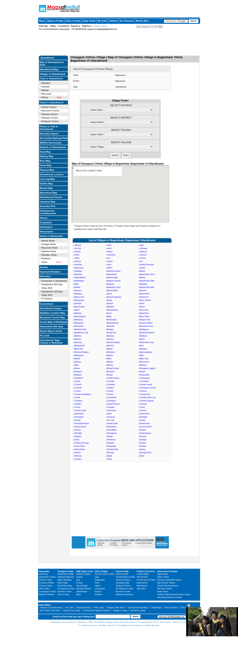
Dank (109, 414)
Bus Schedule (171, 607)
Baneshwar (145, 294)
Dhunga (110, 452)
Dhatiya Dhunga (81, 443)
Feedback (86, 625)
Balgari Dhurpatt (147, 287)
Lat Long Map (47, 179)
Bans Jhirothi (145, 300)
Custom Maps (143, 574)
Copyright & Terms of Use (148, 622)
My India (102, 20)
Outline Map (46, 183)
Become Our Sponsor (128, 622)
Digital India (162, 574)
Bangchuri (144, 297)
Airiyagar (143, 248)
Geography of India (47, 577)
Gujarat (79, 577)
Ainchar (77, 248)
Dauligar (143, 417)
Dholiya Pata (112, 449)
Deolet (142, 420)
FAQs (90, 622)
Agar (142, 245)
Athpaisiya (79, 268)
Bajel (76, 284)
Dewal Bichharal (81, 423)
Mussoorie (46, 94)
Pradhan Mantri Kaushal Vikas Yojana (174, 594)
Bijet (141, 355)
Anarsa (143, 258)
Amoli (76, 255)
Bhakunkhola (113, 323)
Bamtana (78, 294)
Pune (97, 583)
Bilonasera (144, 362)
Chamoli (110, 381)
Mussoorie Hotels (49, 248)
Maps (42, 20)
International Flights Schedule (97, 610)
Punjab (79, 583)
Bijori (109, 358)
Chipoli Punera (113, 404)
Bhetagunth (79, 345)
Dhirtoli (143, 446)
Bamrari (143, 290)
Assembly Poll (47, 206)
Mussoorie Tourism (50, 110)
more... (60, 97)
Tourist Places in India (125, 577)
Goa (78, 580)
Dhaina (77, 430)
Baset (76, 310)
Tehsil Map (45, 165)
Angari (110, 261)
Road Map (45, 151)
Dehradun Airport (49, 133)
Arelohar (78, 264)
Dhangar (78, 433)
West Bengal (81, 586)
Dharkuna (111, 440)
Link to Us (112, 625)
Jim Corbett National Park (54, 138)
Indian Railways (64, 580)
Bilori (76, 365)
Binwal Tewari (113, 368)
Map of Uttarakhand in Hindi (52, 63)
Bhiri (142, 345)
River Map (45, 161)
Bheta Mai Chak (147, 342)
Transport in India (65, 571)
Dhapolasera (145, 433)
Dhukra (77, 452)
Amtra (76, 258)
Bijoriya (77, 362)
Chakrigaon (145, 378)
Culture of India (45, 586)
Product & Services (146, 571)
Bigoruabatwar (146, 352)
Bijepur (110, 355)
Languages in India (47, 591)
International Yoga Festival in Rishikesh (51, 341)
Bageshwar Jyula (147, 274)
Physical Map (47, 170)
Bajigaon (143, 284)
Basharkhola (112, 310)
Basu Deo (144, 310)
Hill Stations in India (124, 589)
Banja (109, 300)
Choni (142, 407)
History (43, 218)
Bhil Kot (110, 345)
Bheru (142, 339)
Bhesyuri (78, 342)
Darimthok (78, 417)
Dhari (76, 440)
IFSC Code (99, 607)
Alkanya (143, 251)
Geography (46, 222)
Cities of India (73, 20)
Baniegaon (79, 300)
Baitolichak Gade (147, 281)
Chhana (143, 391)
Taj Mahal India (122, 583)
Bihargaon (79, 355)
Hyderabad (100, 580)
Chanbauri (144, 381)
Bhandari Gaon (146, 326)
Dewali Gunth (146, 427)
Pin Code (45, 335)
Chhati (77, 397)
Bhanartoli (78, 326)
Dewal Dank (112, 423)
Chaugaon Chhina (148, 388)
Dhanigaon (112, 433)
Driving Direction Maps (138, 607)
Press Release (123, 625)
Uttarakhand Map (49, 69)
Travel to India (122, 571)
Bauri (109, 313)
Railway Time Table (116, 607)
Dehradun (45, 83)
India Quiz (141, 589)
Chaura (110, 391)
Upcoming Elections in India (169, 597)
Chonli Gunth (80, 410)
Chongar (111, 407)
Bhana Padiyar (146, 323)
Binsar (77, 368)
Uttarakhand (63, 26)
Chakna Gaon (113, 378)
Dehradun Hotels (49, 255)
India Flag (43, 574)
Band (109, 294)
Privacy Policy (165, 622)
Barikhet (110, 307)
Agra (97, 577)
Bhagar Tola (145, 320)
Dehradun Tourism (49, 118)
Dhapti (110, 436)
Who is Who (44, 589)
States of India (55, 20)
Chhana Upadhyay (82, 394)
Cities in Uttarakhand (51, 78)
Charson (78, 388)
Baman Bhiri (112, 290)
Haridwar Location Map (52, 313)
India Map (43, 26)
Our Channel (127, 20)
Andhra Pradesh (83, 574)
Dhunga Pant (145, 452)
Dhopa (143, 449)
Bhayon (110, 339)
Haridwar (45, 86)
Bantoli (110, 303)
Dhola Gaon (79, 449)
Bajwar (77, 287)
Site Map (102, 625)
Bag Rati (78, 274)
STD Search (186, 607)
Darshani (111, 417)
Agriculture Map (48, 192)
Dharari (143, 436)
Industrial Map (47, 201)
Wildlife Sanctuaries (51, 142)
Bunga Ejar (144, 375)
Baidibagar (79, 281)
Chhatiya (78, 401)
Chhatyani (111, 401)
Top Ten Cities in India (104, 574)
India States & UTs (84, 571)
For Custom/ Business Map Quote (54, 29)
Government (46, 304)
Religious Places (123, 586)
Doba (109, 459)
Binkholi (143, 365)
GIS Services (142, 577)
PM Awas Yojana (164, 589)
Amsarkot (111, 255)
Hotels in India (122, 574)
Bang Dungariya (114, 297)
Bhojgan (143, 349)
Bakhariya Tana (114, 287)
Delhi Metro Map (64, 586)
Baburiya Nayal (113, 271)
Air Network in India (66, 589)
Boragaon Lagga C (148, 368)
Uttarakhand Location (52, 174)
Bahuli (142, 277)
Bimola (110, 365)
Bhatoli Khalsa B (147, 333)
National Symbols (46, 594)
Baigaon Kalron (114, 281)
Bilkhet (110, 362)
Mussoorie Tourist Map (52, 317)
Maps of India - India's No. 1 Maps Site (42, 8)
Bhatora (77, 336)
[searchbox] (176, 21)
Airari (109, 248)
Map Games (142, 586)
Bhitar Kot (78, 349)
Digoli (109, 456)
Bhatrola (143, 336)
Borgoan (110, 371)
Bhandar (110, 326)
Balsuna (78, 290)
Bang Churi (79, 297)
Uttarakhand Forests (51, 197)
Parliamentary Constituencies (48, 212)
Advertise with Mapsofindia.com (171, 617)
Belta (109, 316)
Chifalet (77, 404)
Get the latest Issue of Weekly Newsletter (144, 625)
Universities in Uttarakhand (54, 281)
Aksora (77, 251)
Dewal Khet (145, 423)
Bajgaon (110, 284)
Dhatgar (143, 440)
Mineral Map (46, 188)
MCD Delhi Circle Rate (50, 610)
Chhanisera (145, 394)
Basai (142, 307)
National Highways (65, 577)
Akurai (110, 251)
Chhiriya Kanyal (147, 401)
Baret (142, 303)
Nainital (44, 90)
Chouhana (111, 410)
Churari (143, 410)
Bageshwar (75, 26)
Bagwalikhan (80, 277)
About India (44, 571)
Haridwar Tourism (49, 114)
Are (141, 261)
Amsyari (143, 255)
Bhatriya (110, 336)
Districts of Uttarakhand (53, 147)
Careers (94, 625)
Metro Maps (62, 583)
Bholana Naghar (81, 352)
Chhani (110, 394)
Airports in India (64, 591)
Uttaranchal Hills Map (51, 326)
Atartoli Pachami (147, 264)
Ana (108, 258)
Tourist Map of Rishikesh (53, 322)
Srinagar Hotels (48, 244)
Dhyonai (78, 456)
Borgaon (78, 371)
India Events (142, 583)
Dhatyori (110, 443)
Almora (44, 97)
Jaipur (97, 586)
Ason (109, 264)
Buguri (142, 371)
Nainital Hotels (48, 240)
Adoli (109, 245)
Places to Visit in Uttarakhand (49, 127)
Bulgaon (78, 375)
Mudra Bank (162, 591)
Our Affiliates (100, 622)
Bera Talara (145, 316)
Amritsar (98, 594)
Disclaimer (82, 622)
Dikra (142, 456)
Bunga (110, 375)
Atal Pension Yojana (166, 583)
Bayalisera (144, 313)
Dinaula (77, 459)
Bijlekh (77, 358)
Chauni (77, 391)
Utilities (113, 20)
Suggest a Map (112, 622)
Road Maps (156, 607)
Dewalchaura (80, 427)
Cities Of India (101, 571)
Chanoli (77, 384)
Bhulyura (111, 352)
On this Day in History (146, 580)
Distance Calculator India (51, 607)
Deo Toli (110, 420)
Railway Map (46, 156)
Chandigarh (100, 589)
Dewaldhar (112, 427)
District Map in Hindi (51, 331)
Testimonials (55, 622)
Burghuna (78, 378)
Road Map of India (65, 574)
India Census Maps (71, 610)
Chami (77, 381)
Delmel (77, 420)
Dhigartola (111, 446)
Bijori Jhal (144, 358)
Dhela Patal (79, 446)
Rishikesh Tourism (50, 121)
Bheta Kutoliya (113, 342)
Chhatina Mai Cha (148, 397)
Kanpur (98, 591)
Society (44, 267)
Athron (110, 268)
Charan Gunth (146, 384)
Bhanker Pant (80, 329)
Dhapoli (77, 436)
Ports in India (63, 594)
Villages (53, 26)
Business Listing (138, 610)
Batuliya (77, 313)
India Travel (89, 20)
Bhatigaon (144, 329)
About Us (176, 622)
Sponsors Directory (69, 622)
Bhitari (110, 349)
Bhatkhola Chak (81, 333)
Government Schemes (167, 571)
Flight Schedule (84, 607)
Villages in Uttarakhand (52, 74)
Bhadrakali (111, 320)
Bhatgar (110, 329)
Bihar (78, 594)
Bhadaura (78, 320)
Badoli (142, 271)
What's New (142, 20)
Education (45, 276)
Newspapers (46, 231)
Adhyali (77, 245)
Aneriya (77, 261)
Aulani (142, 268)
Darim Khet (144, 414)
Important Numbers (50, 271)
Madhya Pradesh (83, 589)
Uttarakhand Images (51, 308)
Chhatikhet (111, 397)
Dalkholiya (79, 414)
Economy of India (46, 583)
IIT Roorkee (46, 298)
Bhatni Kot (111, 333)
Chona (77, 407)
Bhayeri (77, 339)
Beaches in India (123, 591)
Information (46, 227)
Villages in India (120, 610)
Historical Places (123, 580)
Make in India (163, 577)
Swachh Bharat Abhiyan (167, 586)
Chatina (110, 388)
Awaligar (78, 271)
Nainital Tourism (49, 107)
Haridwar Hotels (48, 251)
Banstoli (77, 303)
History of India (45, 580)
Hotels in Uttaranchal (51, 236)
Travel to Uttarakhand (51, 102)
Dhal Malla (111, 430)
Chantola (111, 384)
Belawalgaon (80, 316)
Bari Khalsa (79, 307)
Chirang (143, 404)
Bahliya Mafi (112, 277)
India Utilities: (45, 605)
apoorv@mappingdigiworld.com (102, 29)
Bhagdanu (79, 323)
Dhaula (143, 443)
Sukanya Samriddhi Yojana (169, 580)
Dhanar (143, 430)
